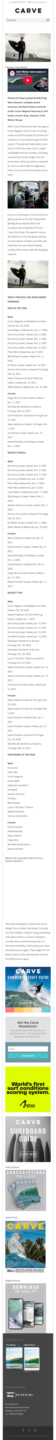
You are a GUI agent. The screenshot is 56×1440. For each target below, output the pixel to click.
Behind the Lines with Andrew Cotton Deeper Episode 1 (24, 859)
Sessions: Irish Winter (16, 67)
